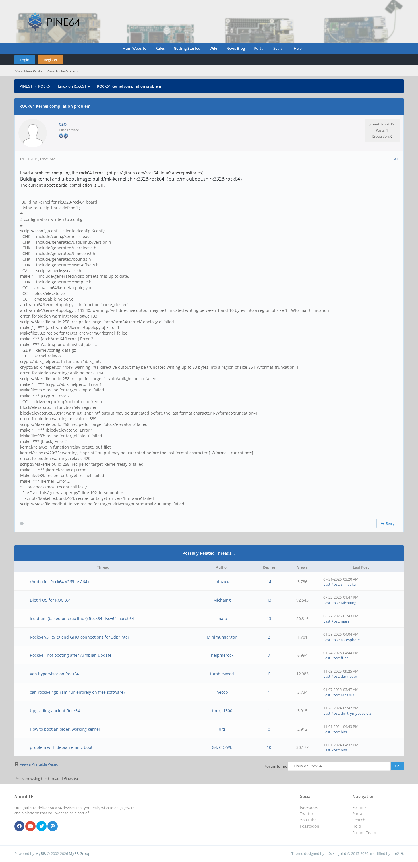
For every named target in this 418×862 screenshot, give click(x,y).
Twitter (306, 813)
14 (269, 581)
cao (63, 124)
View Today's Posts (63, 71)
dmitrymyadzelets (356, 713)
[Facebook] (19, 826)
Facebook (309, 807)
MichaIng (222, 600)
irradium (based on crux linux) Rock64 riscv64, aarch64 (82, 618)
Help (298, 48)
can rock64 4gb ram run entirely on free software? (77, 692)
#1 (396, 158)
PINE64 (26, 86)
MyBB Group (79, 853)
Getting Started (187, 48)
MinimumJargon (222, 637)
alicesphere (350, 639)
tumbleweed (222, 673)
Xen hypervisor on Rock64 (54, 673)
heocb (222, 692)
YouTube (308, 819)
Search (279, 48)
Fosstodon (309, 826)
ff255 (345, 657)
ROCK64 (45, 86)
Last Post (331, 584)
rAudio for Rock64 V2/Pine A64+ (60, 581)
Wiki (213, 48)
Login (24, 59)
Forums (359, 807)
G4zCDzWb (222, 747)
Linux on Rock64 (72, 86)
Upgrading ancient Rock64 (55, 710)
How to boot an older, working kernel (65, 729)
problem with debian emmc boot (61, 747)
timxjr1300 (222, 710)
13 (269, 618)
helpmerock (222, 655)
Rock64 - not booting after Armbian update (70, 655)
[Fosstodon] (52, 826)
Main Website (134, 48)
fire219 (397, 853)
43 (269, 600)
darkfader (349, 676)
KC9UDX (348, 694)
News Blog (235, 48)
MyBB (40, 853)
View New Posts (28, 71)
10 (269, 747)
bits (222, 729)
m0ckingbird (335, 853)
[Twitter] (41, 826)
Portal (259, 48)
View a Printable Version (40, 764)
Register (50, 59)
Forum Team (364, 832)
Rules (160, 48)
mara (222, 618)
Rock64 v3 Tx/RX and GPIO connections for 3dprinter (79, 637)
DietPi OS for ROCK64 (50, 600)
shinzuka (222, 581)
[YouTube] (30, 826)
